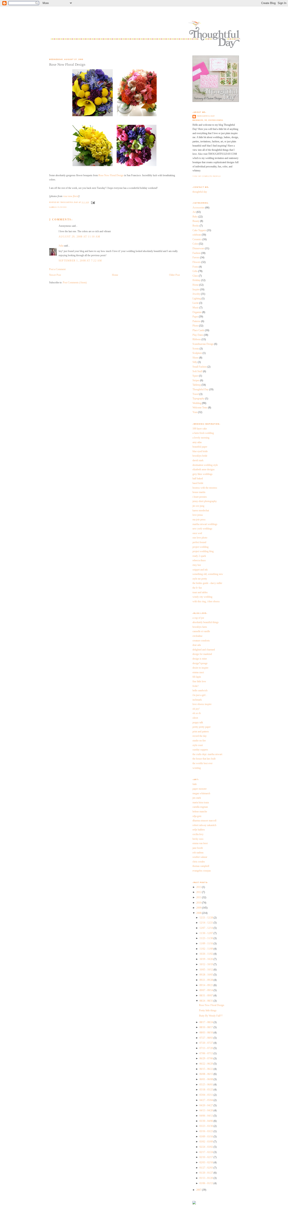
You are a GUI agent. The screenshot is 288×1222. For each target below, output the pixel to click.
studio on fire (199, 740)
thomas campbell (200, 866)
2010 (199, 902)
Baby (195, 216)
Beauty (195, 221)
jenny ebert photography (204, 501)
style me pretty (199, 578)
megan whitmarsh (201, 793)
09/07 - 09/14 (206, 990)
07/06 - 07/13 (206, 1053)
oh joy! (196, 708)
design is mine (199, 658)
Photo (195, 325)
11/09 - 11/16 (206, 943)
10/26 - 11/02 (206, 953)
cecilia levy (197, 834)
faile (194, 784)
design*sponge (199, 663)
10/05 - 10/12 (206, 969)
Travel (195, 394)
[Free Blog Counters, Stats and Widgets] (194, 1203)
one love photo (199, 537)
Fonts (195, 266)
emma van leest (200, 843)
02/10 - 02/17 (206, 1157)
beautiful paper (199, 446)
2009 (199, 907)
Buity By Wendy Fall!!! (211, 1015)
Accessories (198, 207)
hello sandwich (199, 690)
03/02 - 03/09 (206, 1141)
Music (195, 307)
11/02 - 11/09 (206, 948)
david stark (197, 460)
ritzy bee (196, 565)
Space (195, 375)
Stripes (195, 380)
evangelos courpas (201, 870)
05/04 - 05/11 (206, 1094)
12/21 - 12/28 (206, 917)
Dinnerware (198, 248)
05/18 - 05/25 (206, 1089)
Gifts (195, 271)
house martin (198, 492)
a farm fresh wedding (203, 433)
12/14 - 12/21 (206, 922)
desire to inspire (200, 667)
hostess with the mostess (204, 487)
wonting (196, 767)
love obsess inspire (201, 704)
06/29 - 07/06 (206, 1058)
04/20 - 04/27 (206, 1105)
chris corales (198, 861)
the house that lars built (203, 758)
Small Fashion (199, 366)
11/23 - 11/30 (206, 938)
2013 (199, 887)
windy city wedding (202, 596)
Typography (198, 398)
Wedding (196, 403)
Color (195, 243)
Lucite (195, 302)
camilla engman (200, 806)
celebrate (196, 234)
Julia (61, 245)
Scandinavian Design (203, 343)
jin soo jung (198, 505)
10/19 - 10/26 (206, 959)
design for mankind (202, 654)
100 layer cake (199, 428)
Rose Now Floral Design (67, 65)
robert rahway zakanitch (204, 825)
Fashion (196, 253)
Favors (195, 257)
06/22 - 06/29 (206, 1063)
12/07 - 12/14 (206, 927)
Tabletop (196, 384)
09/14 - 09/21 (206, 985)
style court (197, 745)
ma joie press (199, 519)
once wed (197, 533)
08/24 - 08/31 (206, 1000)
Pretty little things (208, 1010)
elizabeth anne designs (203, 469)
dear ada (196, 645)
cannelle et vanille (201, 631)
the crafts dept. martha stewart (207, 754)
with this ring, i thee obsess (206, 601)
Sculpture (197, 353)
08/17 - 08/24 (206, 1022)
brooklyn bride (199, 455)
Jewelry (196, 293)
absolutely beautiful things (205, 622)
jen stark (196, 797)
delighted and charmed (203, 649)
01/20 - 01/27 (206, 1172)
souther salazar (199, 857)
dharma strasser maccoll (204, 820)
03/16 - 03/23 (206, 1131)
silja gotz (196, 816)
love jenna (197, 514)
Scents (195, 348)
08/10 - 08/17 (206, 1027)
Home (115, 274)
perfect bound (199, 542)
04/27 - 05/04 (206, 1100)
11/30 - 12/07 (206, 933)
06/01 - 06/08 (206, 1079)
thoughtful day (206, 116)
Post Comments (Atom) (75, 282)
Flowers (62, 207)
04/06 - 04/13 (206, 1115)
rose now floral (70, 196)
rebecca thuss (199, 560)
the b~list (197, 587)
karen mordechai (200, 510)
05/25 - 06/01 (206, 1084)
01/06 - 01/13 (206, 1183)
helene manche (199, 811)
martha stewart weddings (204, 524)
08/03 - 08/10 (206, 1032)
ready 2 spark (199, 555)
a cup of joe (198, 617)
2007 (199, 1189)
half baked (197, 478)
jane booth (197, 847)
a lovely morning (200, 437)
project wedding (200, 546)
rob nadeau (197, 852)
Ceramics (197, 239)
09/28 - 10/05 (206, 974)
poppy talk (197, 722)
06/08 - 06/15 (206, 1074)
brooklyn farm (199, 626)
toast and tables (200, 592)
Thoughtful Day (200, 389)
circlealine (197, 635)
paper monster (199, 788)
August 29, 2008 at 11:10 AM (79, 236)
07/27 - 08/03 (206, 1037)
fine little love (199, 681)
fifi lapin (196, 676)
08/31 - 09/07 (206, 995)
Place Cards (198, 330)
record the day (199, 735)
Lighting (196, 298)
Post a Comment (57, 269)
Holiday (196, 280)
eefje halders (198, 829)
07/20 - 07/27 (206, 1042)
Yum (194, 412)
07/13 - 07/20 (206, 1048)
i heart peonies (199, 496)
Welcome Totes (199, 407)
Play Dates (197, 334)
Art (194, 212)
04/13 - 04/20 (206, 1110)
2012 (199, 892)
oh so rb (196, 713)
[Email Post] (93, 202)
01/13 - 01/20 (206, 1178)
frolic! (195, 686)
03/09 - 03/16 (206, 1136)
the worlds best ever (202, 763)
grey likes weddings (202, 474)
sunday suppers (200, 749)
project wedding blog (203, 551)
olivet (195, 717)
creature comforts (201, 640)
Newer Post (55, 274)
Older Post (174, 274)
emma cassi (198, 672)
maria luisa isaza (200, 802)
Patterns (196, 321)
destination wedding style (205, 465)
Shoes (195, 357)
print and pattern (200, 731)
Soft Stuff (197, 371)
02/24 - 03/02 (206, 1146)
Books (195, 225)
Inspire (195, 289)
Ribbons (196, 339)
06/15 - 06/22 (206, 1068)
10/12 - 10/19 (206, 964)
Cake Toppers (199, 230)
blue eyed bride (200, 451)
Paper (195, 316)
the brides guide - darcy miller (207, 583)
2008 (199, 913)
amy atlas (197, 442)
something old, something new (207, 574)
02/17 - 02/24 (206, 1152)
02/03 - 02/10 (206, 1162)
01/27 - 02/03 (206, 1167)
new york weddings (202, 528)
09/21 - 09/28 (206, 979)
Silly (194, 362)
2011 (199, 897)
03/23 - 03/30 (206, 1126)
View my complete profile (206, 176)
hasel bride (197, 483)
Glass (195, 275)
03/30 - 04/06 (206, 1120)
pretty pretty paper (201, 726)
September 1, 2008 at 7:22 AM (80, 260)
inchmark (197, 699)
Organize (197, 312)
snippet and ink (200, 569)
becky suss (197, 838)
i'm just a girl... (199, 695)
